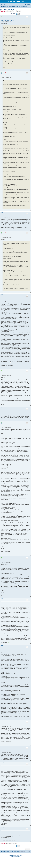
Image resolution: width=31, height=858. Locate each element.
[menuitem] (3, 4)
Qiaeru (21, 855)
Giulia (2, 212)
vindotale (2, 762)
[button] (19, 14)
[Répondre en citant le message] (27, 17)
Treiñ (2, 725)
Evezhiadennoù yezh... (7, 9)
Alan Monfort (5, 422)
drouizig (4, 72)
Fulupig (2, 645)
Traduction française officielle (14, 855)
